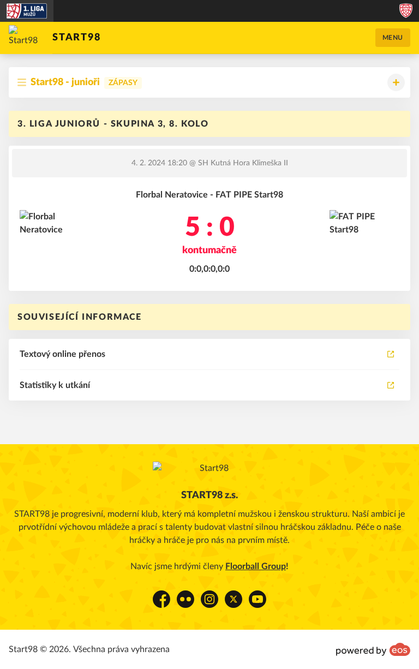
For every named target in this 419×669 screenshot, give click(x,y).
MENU (392, 37)
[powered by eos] (373, 649)
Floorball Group (255, 566)
